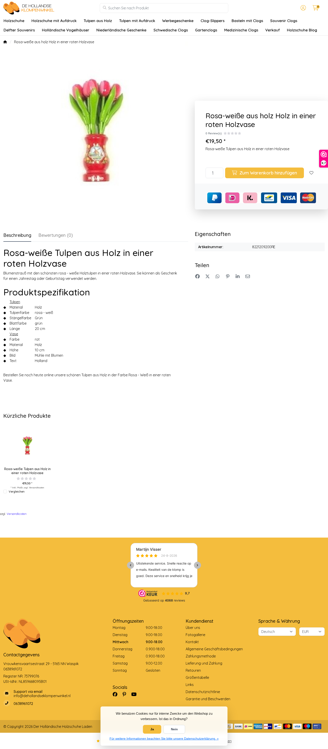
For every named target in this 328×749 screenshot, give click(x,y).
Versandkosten (36, 487)
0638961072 (12, 669)
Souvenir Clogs (283, 20)
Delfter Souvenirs (19, 30)
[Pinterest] (126, 694)
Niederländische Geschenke (121, 30)
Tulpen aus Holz (98, 20)
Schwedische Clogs (171, 30)
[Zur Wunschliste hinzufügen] (311, 173)
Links (190, 684)
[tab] (55, 236)
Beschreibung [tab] (17, 235)
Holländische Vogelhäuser (65, 30)
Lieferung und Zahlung (204, 663)
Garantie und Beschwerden (208, 699)
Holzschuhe (14, 20)
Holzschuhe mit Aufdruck (54, 20)
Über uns (193, 627)
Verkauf (272, 30)
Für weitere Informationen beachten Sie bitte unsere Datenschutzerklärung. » (164, 738)
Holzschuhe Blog (302, 30)
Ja (152, 729)
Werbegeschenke (177, 20)
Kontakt (192, 642)
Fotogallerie (195, 634)
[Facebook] (117, 694)
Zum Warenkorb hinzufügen (267, 173)
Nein (174, 729)
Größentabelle (197, 677)
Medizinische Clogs (241, 30)
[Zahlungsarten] (228, 726)
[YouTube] (135, 694)
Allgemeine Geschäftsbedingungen (214, 649)
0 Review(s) (214, 133)
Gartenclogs (206, 30)
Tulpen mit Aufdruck (137, 20)
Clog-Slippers (212, 20)
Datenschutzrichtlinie (203, 692)
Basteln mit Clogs (247, 20)
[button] (302, 8)
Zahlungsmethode (201, 656)
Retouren (193, 670)
